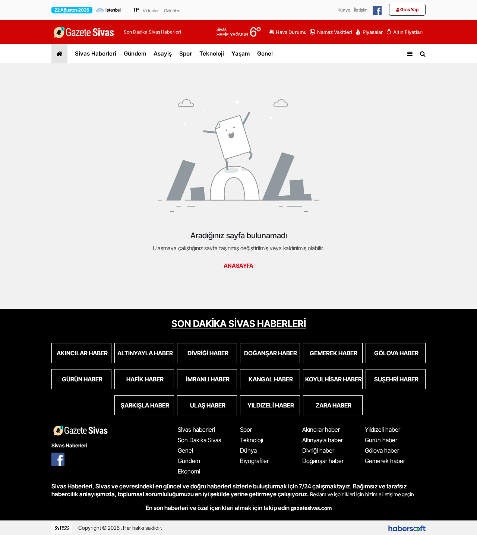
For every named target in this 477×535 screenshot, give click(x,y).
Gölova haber (382, 450)
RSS (64, 528)
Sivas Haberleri (95, 53)
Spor (185, 53)
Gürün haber (381, 440)
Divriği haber (318, 450)
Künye (344, 10)
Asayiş (163, 53)
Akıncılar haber (321, 429)
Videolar (151, 10)
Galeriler (172, 10)
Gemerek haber (385, 461)
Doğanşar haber (323, 461)
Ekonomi (189, 471)
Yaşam (240, 53)
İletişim (360, 10)
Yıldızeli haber (382, 429)
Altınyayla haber (322, 440)
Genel (265, 53)
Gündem (135, 53)
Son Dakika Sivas (199, 440)
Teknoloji (211, 53)
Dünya (248, 450)
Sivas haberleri (196, 429)
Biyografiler (254, 461)
